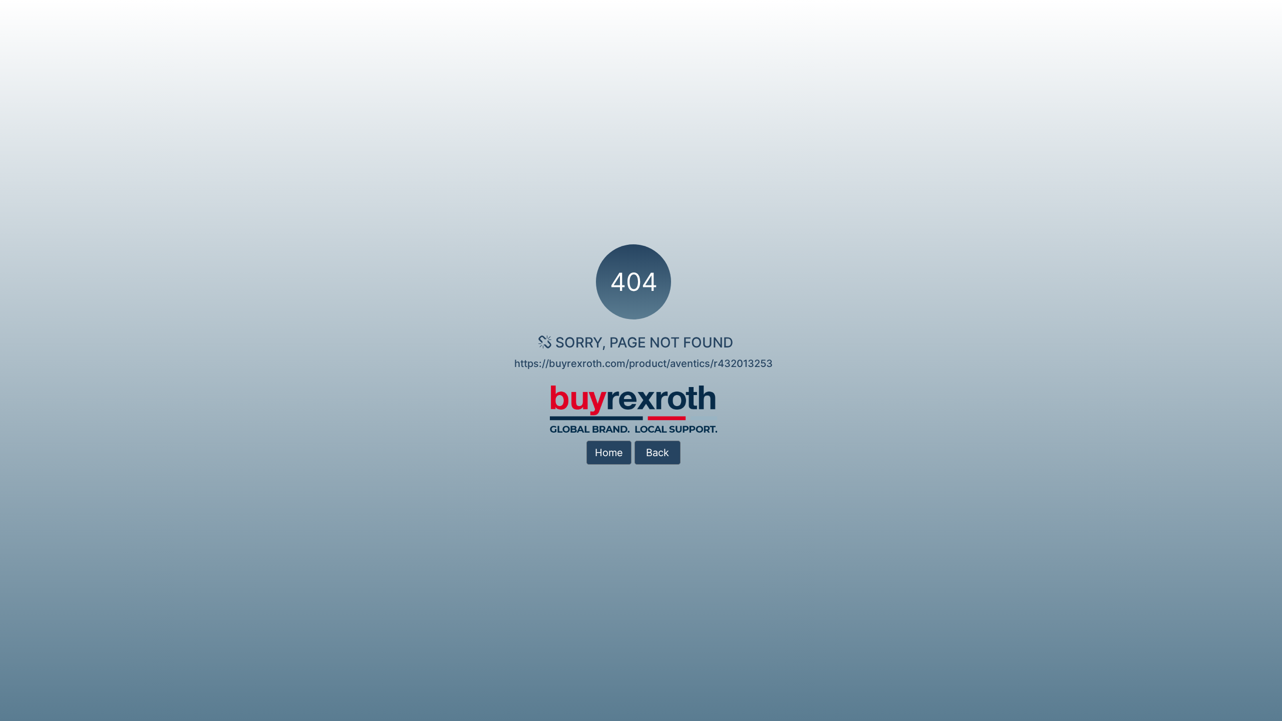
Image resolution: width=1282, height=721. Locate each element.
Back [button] (657, 453)
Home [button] (609, 453)
